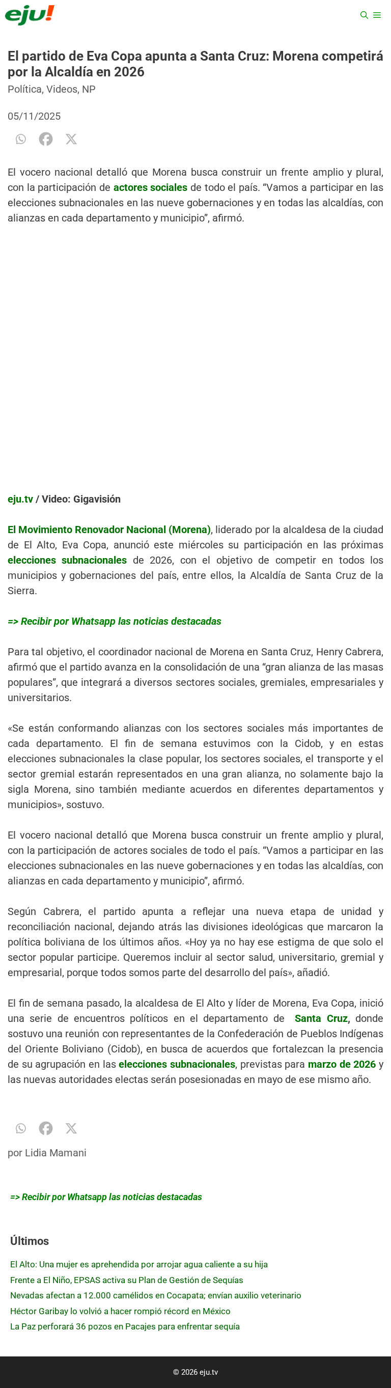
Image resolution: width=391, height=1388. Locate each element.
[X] (71, 139)
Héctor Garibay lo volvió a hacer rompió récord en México (120, 1311)
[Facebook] (46, 139)
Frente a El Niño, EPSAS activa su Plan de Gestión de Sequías (126, 1280)
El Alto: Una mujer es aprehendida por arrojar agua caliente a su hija (139, 1264)
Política (25, 89)
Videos (61, 89)
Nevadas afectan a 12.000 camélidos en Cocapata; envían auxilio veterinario (155, 1295)
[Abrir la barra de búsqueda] (364, 15)
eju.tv (20, 499)
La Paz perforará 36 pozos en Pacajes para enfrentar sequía (125, 1326)
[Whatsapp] (20, 139)
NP (89, 89)
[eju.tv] (29, 15)
